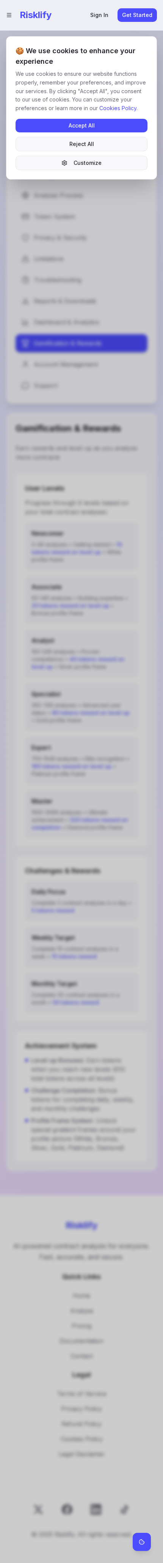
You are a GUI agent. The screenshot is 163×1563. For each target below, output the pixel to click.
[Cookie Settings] (142, 1542)
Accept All (82, 125)
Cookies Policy (117, 108)
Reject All (81, 144)
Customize (88, 163)
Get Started (137, 15)
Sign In (99, 15)
